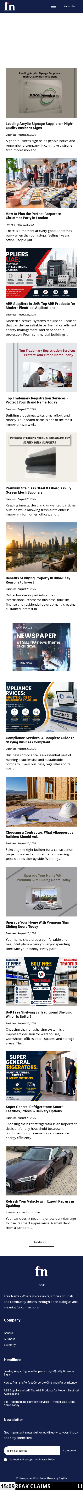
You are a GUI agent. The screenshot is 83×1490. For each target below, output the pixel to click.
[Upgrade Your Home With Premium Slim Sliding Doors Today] (41, 891)
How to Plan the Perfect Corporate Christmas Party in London (33, 216)
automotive (13, 1212)
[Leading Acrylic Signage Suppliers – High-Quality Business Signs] (41, 93)
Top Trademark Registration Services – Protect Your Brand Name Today (37, 400)
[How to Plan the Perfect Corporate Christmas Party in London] (41, 183)
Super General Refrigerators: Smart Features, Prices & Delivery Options (34, 1109)
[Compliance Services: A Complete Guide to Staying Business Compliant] (41, 707)
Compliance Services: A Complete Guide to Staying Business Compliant (40, 740)
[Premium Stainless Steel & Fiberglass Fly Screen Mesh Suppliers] (41, 457)
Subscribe (69, 1450)
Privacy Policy (46, 1459)
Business (11, 134)
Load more (40, 1242)
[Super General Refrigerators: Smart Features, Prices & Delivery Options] (41, 1076)
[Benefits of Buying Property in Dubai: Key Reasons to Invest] (41, 547)
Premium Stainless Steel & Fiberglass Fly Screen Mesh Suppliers (38, 490)
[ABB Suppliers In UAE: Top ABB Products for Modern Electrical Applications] (41, 273)
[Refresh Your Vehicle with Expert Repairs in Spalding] (41, 1170)
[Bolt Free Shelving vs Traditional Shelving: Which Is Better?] (41, 981)
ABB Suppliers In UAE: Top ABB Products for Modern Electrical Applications (40, 306)
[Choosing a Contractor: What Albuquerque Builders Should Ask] (41, 802)
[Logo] (9, 6)
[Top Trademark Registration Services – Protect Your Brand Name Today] (41, 367)
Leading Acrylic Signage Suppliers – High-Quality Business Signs (39, 126)
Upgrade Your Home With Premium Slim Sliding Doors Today (37, 924)
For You (10, 224)
